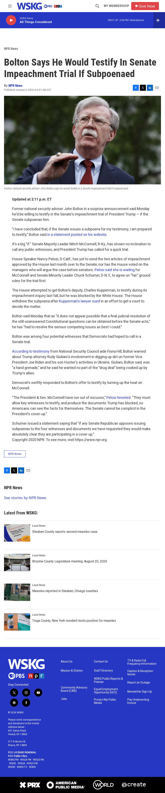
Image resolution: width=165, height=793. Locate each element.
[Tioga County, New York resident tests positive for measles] (17, 622)
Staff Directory (103, 670)
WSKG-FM (13, 759)
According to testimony (31, 351)
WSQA (21, 763)
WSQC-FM (32, 763)
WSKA (32, 767)
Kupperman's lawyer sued (79, 301)
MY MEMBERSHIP (116, 5)
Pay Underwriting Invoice (138, 701)
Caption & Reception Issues (140, 673)
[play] (11, 20)
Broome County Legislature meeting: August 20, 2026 (69, 561)
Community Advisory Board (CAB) (74, 689)
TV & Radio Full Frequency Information (141, 662)
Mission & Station (72, 670)
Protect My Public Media (105, 701)
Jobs (64, 698)
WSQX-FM (25, 759)
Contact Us (101, 661)
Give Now (147, 6)
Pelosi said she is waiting (115, 270)
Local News (38, 525)
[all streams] (159, 20)
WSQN (11, 767)
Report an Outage (138, 682)
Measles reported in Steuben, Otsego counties (65, 591)
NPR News (11, 49)
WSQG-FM (38, 759)
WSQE (12, 763)
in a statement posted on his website (76, 234)
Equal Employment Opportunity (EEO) (106, 691)
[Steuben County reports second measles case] (17, 533)
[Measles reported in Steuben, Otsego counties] (17, 592)
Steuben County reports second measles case (64, 532)
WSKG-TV (22, 767)
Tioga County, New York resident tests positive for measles (74, 621)
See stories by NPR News (25, 497)
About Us (66, 661)
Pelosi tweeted (118, 397)
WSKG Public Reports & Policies (108, 680)
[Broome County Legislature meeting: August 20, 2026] (17, 562)
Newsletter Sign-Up (139, 691)
